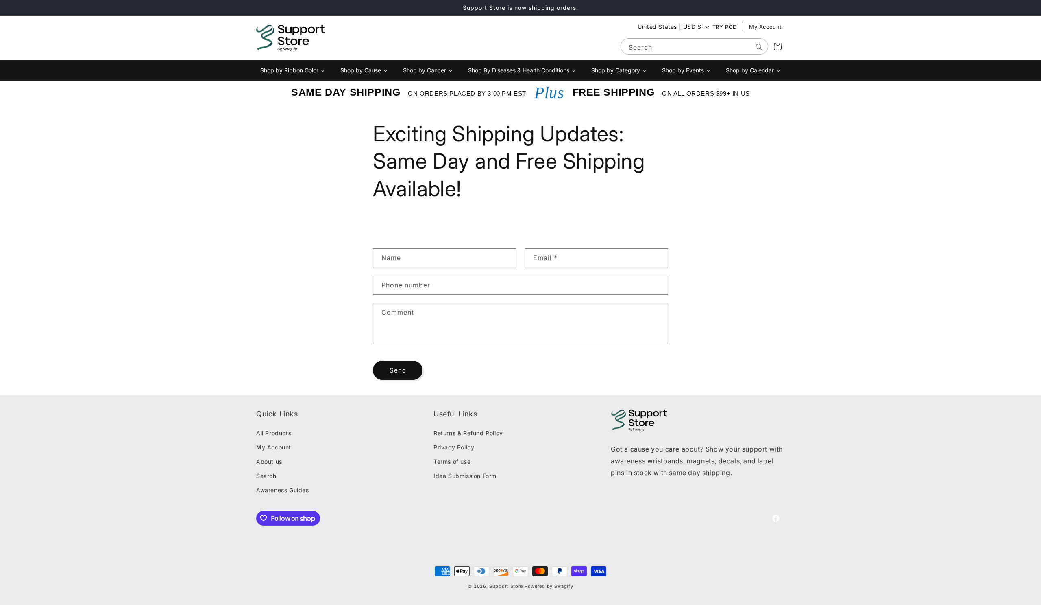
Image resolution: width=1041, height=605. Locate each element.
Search (266, 475)
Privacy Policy (453, 446)
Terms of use (451, 461)
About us (269, 461)
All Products (273, 432)
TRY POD (724, 27)
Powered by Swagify (549, 586)
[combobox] (694, 46)
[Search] (759, 47)
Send (398, 370)
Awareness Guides (282, 490)
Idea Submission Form (465, 475)
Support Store (506, 586)
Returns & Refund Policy (468, 432)
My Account (765, 27)
